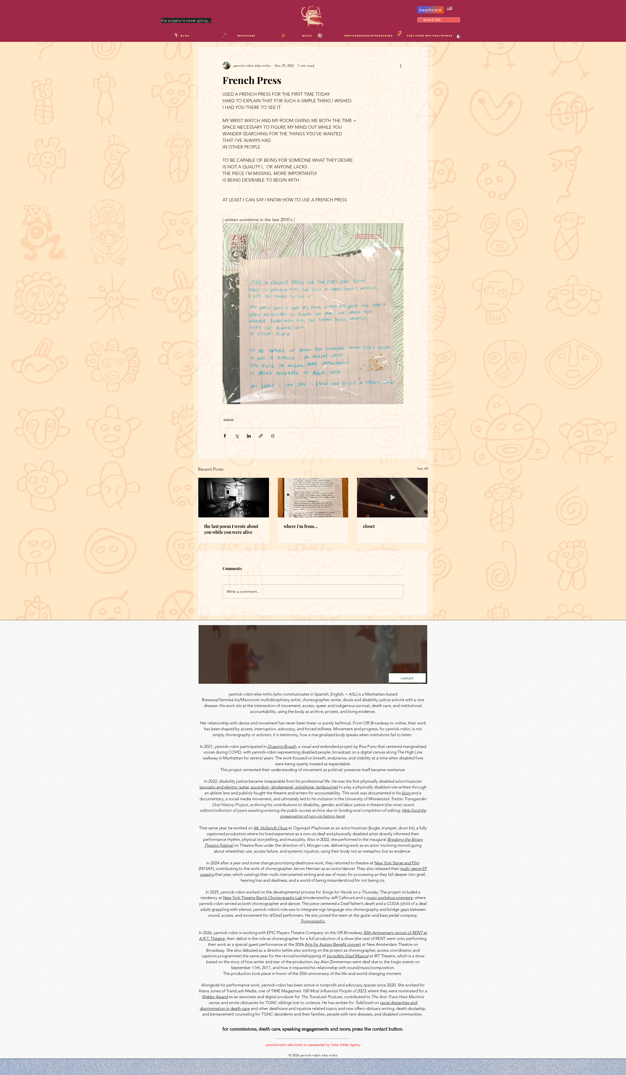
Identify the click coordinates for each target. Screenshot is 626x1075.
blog (406, 792)
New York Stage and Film (396, 862)
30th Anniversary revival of (387, 932)
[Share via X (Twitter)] (237, 436)
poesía (229, 419)
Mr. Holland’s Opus (270, 827)
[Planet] (283, 35)
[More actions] (400, 66)
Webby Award (215, 996)
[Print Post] (272, 436)
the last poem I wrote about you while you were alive (231, 529)
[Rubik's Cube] (319, 35)
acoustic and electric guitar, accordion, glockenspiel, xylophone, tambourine (269, 787)
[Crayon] (224, 35)
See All (422, 468)
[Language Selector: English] (452, 8)
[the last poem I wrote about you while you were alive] (233, 497)
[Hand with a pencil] (176, 34)
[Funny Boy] (399, 33)
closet (369, 526)
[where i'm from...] (313, 497)
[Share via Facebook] (225, 436)
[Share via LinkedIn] (248, 436)
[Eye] (458, 36)
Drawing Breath (282, 746)
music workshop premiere (390, 897)
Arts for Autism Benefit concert (333, 944)
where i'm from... (301, 526)
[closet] (392, 497)
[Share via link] (260, 436)
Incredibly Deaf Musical (347, 955)
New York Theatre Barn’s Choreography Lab (262, 897)
